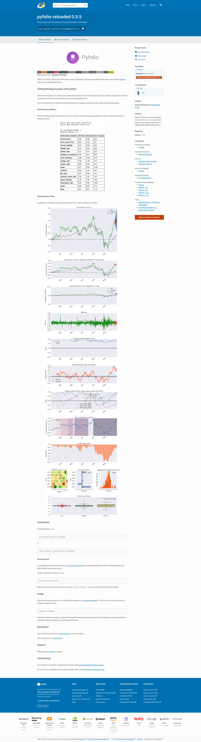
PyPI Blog (99, 690)
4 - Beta (141, 147)
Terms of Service (149, 690)
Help (127, 5)
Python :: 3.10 (143, 192)
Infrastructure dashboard (105, 693)
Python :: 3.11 (143, 195)
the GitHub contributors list (93, 669)
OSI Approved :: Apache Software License (147, 162)
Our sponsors (100, 702)
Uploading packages (79, 693)
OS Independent (144, 178)
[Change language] (161, 5)
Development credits (127, 702)
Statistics (99, 696)
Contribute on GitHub (127, 693)
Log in (143, 5)
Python (141, 185)
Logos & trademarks (103, 699)
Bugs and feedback (126, 690)
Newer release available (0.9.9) (149, 77)
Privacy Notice (149, 699)
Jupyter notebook (91, 600)
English (141, 171)
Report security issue (151, 693)
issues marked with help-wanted (91, 665)
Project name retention (80, 699)
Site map (139, 739)
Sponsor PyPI (124, 699)
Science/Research (145, 154)
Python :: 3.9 (143, 190)
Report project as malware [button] (149, 217)
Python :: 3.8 (143, 187)
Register (153, 5)
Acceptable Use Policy (151, 702)
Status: (48, 701)
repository (142, 59)
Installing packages (78, 690)
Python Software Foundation (47, 692)
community (58, 638)
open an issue (64, 633)
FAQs (73, 702)
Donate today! (42, 706)
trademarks (81, 739)
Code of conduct (149, 696)
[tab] (45, 39)
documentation (144, 52)
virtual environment (76, 565)
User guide (75, 696)
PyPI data (139, 70)
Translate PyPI (125, 696)
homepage (142, 56)
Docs (135, 5)
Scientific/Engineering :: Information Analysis (147, 208)
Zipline (123, 79)
